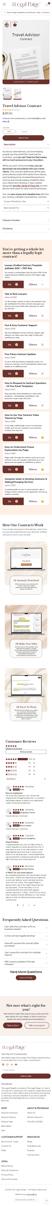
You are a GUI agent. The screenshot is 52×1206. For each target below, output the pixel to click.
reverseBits (31, 1194)
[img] (18, 787)
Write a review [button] (26, 752)
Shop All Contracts (9, 1113)
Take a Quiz (13, 1025)
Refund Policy (7, 1166)
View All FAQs (26, 978)
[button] (46, 4)
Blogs (29, 1141)
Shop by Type (7, 1122)
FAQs (3, 1150)
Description (10, 144)
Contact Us (6, 1146)
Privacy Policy (7, 1175)
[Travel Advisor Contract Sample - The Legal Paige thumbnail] (17, 93)
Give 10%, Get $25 (35, 1122)
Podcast (30, 1150)
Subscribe (26, 1076)
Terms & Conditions (9, 1170)
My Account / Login (9, 1141)
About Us (31, 1113)
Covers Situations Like (15, 201)
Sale (3, 1130)
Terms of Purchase (9, 1179)
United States (24, 1200)
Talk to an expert (37, 1025)
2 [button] (23, 905)
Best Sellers (6, 1126)
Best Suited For (11, 208)
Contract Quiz (33, 1155)
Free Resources (34, 1146)
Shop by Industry (8, 1117)
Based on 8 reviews (14, 748)
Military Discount (35, 1117)
